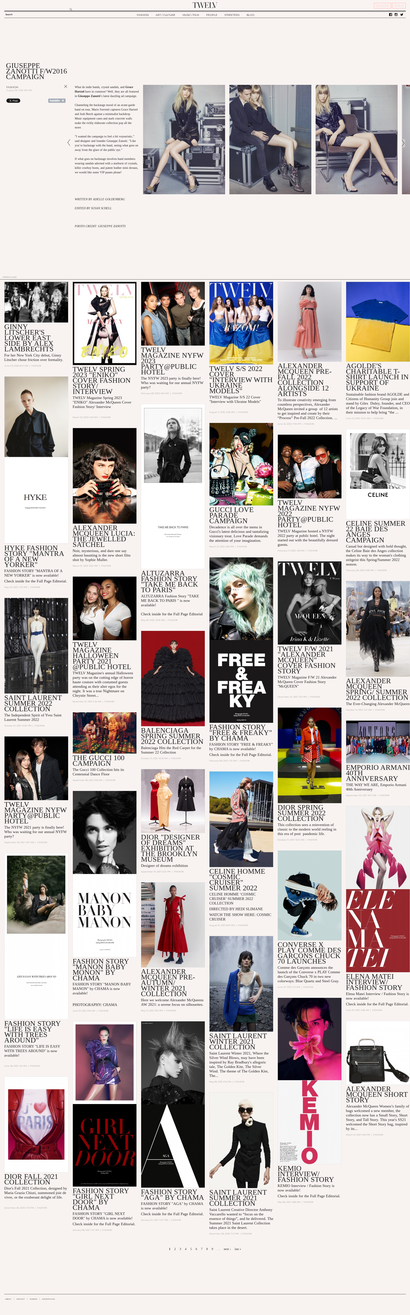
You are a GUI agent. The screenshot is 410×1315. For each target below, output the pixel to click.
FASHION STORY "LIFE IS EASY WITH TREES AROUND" (32, 1031)
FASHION (143, 14)
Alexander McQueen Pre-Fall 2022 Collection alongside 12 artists (305, 380)
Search (9, 14)
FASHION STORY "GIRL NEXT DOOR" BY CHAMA (101, 1199)
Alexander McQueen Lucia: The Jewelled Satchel (104, 536)
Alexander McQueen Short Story (377, 1094)
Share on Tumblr (57, 101)
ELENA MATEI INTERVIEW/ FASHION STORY (374, 981)
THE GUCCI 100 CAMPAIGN (98, 760)
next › (227, 1249)
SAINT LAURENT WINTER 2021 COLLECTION (238, 1041)
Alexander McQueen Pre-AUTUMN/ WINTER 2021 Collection (168, 982)
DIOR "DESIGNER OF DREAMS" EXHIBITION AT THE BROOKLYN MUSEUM (170, 848)
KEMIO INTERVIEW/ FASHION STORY (306, 1173)
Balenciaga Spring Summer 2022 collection (172, 735)
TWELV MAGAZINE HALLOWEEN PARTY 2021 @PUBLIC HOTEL (102, 656)
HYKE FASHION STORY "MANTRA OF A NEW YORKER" (34, 556)
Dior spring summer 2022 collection (302, 812)
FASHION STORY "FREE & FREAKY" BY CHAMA (240, 732)
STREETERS (231, 14)
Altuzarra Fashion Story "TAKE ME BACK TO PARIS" (169, 581)
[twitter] (401, 14)
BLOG (251, 14)
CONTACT (20, 1299)
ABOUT (8, 1299)
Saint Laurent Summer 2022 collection (33, 703)
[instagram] (396, 14)
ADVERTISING (48, 1299)
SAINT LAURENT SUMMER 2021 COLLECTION (238, 1197)
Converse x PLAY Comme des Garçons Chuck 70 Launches (309, 953)
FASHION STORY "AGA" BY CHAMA (172, 1194)
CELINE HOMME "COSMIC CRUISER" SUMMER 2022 (237, 879)
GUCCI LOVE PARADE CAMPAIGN (231, 515)
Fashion (12, 87)
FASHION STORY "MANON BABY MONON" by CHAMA (101, 969)
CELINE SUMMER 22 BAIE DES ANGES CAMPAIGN (376, 531)
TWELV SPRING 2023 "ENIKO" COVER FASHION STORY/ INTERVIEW (102, 380)
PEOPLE (211, 14)
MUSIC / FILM (191, 14)
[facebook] (390, 14)
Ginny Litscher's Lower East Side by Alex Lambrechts (29, 338)
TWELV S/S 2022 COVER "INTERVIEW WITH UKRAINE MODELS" (241, 380)
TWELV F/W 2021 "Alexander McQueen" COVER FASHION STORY (307, 660)
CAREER (33, 1299)
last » (238, 1249)
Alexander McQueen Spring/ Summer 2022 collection (377, 689)
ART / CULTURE (165, 14)
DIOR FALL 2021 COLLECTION (31, 1179)
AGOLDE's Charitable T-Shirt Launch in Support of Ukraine (377, 377)
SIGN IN (399, 5)
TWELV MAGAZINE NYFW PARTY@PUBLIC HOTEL (35, 812)
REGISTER (382, 5)
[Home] (205, 5)
